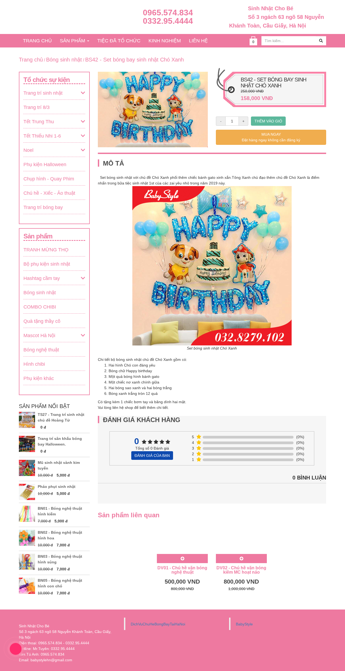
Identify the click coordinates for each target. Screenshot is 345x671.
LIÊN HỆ (198, 40)
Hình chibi (34, 364)
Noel (28, 150)
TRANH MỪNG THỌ (45, 249)
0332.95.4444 (168, 20)
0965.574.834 (168, 12)
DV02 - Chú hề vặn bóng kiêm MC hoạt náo (241, 570)
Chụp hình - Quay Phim (48, 179)
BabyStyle (244, 624)
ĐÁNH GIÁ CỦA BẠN (152, 455)
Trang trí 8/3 (36, 107)
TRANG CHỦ (37, 40)
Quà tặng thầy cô (41, 321)
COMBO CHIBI (39, 307)
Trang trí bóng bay (43, 207)
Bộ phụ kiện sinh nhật (46, 264)
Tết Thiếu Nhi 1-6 (42, 136)
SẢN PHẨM (73, 40)
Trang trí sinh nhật (43, 93)
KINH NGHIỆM (165, 40)
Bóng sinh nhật (64, 60)
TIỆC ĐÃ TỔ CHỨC (118, 40)
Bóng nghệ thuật (41, 349)
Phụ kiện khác (38, 378)
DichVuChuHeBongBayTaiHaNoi (158, 624)
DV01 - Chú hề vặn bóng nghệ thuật (182, 570)
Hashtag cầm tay (41, 278)
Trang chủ (31, 60)
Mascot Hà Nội (39, 335)
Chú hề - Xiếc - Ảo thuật (49, 193)
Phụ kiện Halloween (44, 164)
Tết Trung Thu (38, 121)
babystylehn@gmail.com (51, 660)
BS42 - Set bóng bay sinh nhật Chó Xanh (134, 60)
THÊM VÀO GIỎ (268, 121)
